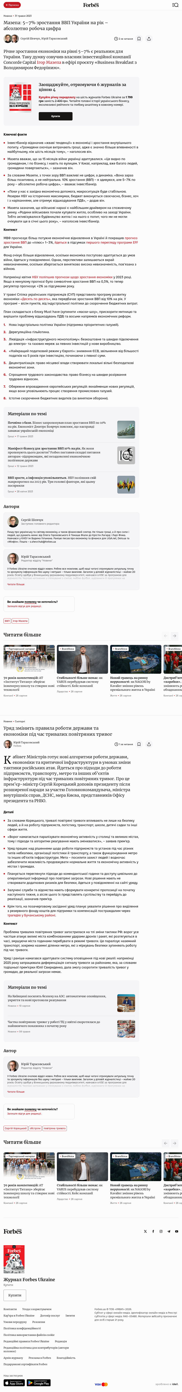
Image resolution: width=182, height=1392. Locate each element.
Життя (113, 695)
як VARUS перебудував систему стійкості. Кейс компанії (79, 682)
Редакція (61, 1341)
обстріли (35, 1128)
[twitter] (145, 1231)
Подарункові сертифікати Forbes (25, 1364)
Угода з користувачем (36, 1309)
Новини (8, 16)
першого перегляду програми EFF (112, 242)
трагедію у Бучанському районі (31, 915)
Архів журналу (13, 1357)
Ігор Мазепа (49, 62)
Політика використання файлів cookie (29, 1335)
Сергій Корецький (16, 1128)
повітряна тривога (55, 1128)
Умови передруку (15, 1322)
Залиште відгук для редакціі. (24, 606)
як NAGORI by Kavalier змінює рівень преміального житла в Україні (133, 683)
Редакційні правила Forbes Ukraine (26, 1341)
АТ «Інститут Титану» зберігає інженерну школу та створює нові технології (29, 683)
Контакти (10, 1309)
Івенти (70, 1315)
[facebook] (153, 1231)
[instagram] (161, 1231)
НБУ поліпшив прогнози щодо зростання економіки (72, 277)
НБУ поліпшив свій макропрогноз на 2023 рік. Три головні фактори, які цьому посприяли (52, 482)
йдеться (61, 242)
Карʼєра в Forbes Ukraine (19, 1315)
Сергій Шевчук (30, 38)
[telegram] (169, 1231)
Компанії (8, 695)
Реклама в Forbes (40, 1357)
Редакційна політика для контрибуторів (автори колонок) (36, 1349)
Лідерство (62, 691)
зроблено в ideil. (166, 1384)
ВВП (7, 621)
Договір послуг (50, 1315)
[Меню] (175, 5)
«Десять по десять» (35, 299)
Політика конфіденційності (22, 1328)
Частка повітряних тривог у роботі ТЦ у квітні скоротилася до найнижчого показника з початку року (54, 1024)
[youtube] (177, 1231)
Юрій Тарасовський (54, 38)
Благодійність (66, 1357)
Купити (55, 116)
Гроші (11, 436)
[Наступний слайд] (174, 636)
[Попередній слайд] (166, 1143)
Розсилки (38, 1322)
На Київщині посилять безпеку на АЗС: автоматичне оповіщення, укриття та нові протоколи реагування (57, 998)
